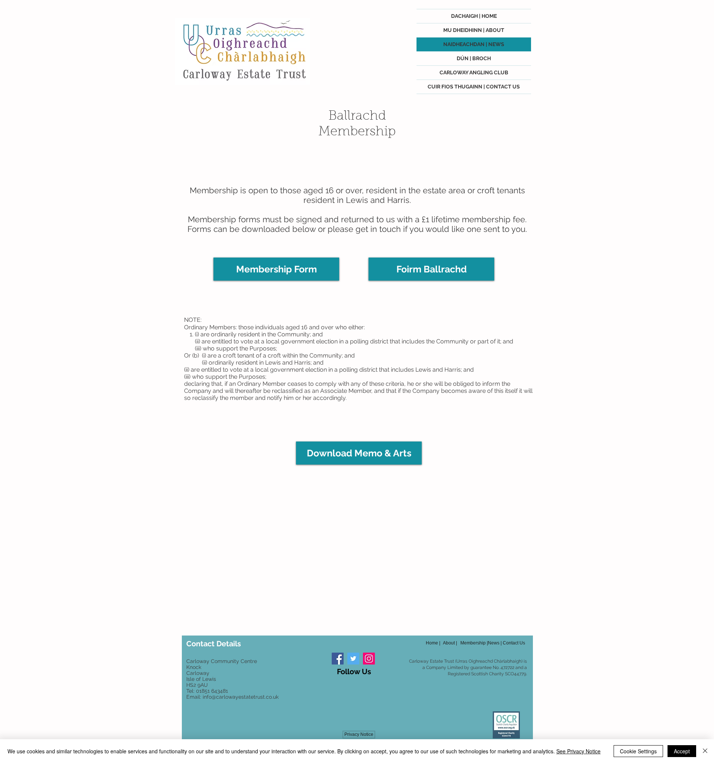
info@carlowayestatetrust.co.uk (241, 697)
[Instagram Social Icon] (369, 659)
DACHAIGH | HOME (474, 16)
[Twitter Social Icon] (353, 659)
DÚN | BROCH (474, 58)
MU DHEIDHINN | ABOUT (473, 30)
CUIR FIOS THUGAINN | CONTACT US (474, 87)
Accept (682, 751)
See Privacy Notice (578, 751)
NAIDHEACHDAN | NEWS (473, 44)
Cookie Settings (638, 751)
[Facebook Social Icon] (338, 659)
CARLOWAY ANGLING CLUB (474, 72)
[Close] (705, 751)
